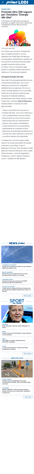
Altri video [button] (28, 397)
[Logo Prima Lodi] (17, 2)
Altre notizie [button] (27, 296)
